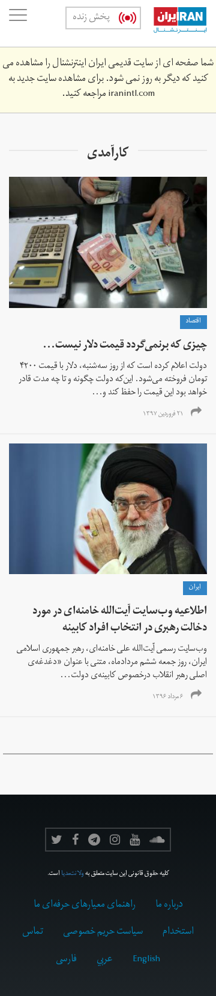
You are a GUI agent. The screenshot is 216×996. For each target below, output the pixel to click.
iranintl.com (131, 94)
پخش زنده (91, 18)
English (146, 960)
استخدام (178, 932)
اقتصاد (193, 322)
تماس (32, 932)
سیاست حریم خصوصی (103, 932)
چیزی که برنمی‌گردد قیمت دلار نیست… (125, 346)
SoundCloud (157, 839)
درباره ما (169, 905)
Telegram (94, 839)
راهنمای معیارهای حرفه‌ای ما (85, 905)
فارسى (66, 960)
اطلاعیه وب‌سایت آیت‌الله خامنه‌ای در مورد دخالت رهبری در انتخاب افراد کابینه (119, 620)
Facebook (75, 839)
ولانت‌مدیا (72, 874)
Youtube (135, 839)
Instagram (115, 839)
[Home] (174, 23)
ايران (195, 588)
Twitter (56, 839)
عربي (105, 960)
